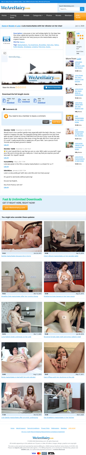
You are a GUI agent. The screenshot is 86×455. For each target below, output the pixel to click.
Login (46, 122)
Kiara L (22, 42)
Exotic (48, 47)
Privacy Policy (45, 428)
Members (68, 15)
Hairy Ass (50, 45)
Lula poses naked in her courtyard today (79, 146)
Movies (58, 15)
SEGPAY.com (25, 449)
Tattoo (56, 45)
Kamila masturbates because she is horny (16, 256)
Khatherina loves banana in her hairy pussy (59, 296)
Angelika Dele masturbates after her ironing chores (19, 296)
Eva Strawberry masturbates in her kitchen (59, 418)
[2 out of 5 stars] (18, 87)
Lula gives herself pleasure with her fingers (80, 65)
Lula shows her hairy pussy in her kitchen (79, 78)
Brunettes (42, 45)
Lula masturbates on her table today (79, 119)
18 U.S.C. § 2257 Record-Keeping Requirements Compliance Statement (43, 432)
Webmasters (55, 428)
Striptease (27, 47)
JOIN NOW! (78, 16)
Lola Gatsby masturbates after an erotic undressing (19, 418)
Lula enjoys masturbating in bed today (80, 159)
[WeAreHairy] (43, 438)
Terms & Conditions (33, 428)
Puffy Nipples (18, 47)
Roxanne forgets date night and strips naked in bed (62, 337)
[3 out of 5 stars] (21, 87)
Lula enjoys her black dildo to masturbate (79, 92)
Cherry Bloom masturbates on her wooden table (61, 256)
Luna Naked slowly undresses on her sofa (16, 337)
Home (4, 15)
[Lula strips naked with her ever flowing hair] (70, 104)
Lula (18, 26)
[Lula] (71, 38)
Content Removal (59, 449)
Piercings (41, 47)
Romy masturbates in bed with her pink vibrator (18, 377)
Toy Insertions (33, 45)
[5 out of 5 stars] (25, 87)
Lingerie (35, 47)
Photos (49, 15)
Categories (37, 15)
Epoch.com (18, 448)
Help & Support (21, 428)
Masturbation (22, 45)
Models (26, 15)
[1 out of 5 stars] (16, 87)
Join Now (56, 122)
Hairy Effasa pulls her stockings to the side (59, 377)
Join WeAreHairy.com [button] (15, 207)
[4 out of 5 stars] (23, 87)
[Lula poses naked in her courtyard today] (70, 145)
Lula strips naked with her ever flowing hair (79, 105)
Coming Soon (13, 16)
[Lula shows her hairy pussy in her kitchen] (70, 77)
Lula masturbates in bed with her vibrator (79, 133)
